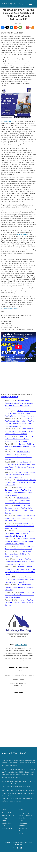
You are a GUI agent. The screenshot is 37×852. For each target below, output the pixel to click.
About (4, 820)
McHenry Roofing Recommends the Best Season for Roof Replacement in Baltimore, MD (19, 562)
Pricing (4, 818)
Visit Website (18, 686)
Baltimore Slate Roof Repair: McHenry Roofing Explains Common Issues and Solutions (19, 431)
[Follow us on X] (13, 848)
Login (21, 833)
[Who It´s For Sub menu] (13, 815)
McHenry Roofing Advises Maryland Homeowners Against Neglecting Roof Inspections (19, 579)
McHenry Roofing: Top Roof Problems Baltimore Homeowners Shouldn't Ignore (19, 526)
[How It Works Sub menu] (14, 813)
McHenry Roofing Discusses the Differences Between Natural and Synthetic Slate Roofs (18, 500)
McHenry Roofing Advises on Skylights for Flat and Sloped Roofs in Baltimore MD (20, 482)
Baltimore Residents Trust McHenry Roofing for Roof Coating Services (20, 446)
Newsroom (23, 831)
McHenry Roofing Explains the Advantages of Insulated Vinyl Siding (19, 587)
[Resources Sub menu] (11, 828)
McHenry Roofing (7, 121)
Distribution (6, 823)
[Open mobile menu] (30, 4)
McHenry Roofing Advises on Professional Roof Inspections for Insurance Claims (20, 518)
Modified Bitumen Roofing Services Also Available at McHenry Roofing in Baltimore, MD (20, 475)
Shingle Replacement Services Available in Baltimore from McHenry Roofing (19, 554)
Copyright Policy (25, 818)
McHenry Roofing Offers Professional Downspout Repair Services (19, 602)
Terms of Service (25, 815)
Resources (6, 828)
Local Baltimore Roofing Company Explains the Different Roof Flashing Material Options (20, 541)
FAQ (3, 825)
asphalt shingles (22, 234)
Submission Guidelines (23, 824)
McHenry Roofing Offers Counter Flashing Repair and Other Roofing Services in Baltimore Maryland (20, 413)
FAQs (21, 820)
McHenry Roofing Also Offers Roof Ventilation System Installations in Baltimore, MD (19, 533)
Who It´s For (7, 815)
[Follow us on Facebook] (17, 848)
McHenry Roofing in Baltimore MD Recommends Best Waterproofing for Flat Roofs (19, 439)
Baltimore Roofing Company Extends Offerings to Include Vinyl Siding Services (19, 595)
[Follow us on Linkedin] (21, 848)
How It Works (7, 813)
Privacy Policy (24, 813)
